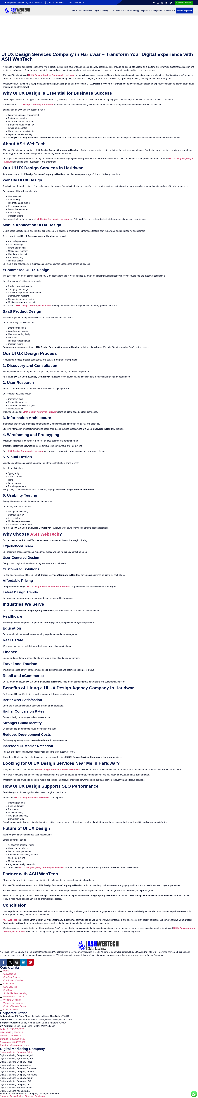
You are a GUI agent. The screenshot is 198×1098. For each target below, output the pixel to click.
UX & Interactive (117, 10)
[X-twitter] (158, 3)
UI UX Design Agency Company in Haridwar (41, 867)
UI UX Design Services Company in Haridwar (51, 75)
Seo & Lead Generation (82, 10)
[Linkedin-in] (166, 3)
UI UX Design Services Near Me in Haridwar (49, 586)
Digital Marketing (101, 10)
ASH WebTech (44, 534)
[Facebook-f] (154, 3)
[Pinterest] (171, 3)
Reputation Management (151, 10)
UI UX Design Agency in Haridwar (40, 412)
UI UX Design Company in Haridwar (35, 105)
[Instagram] (162, 3)
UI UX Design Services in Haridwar (51, 219)
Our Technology (132, 10)
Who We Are (169, 10)
